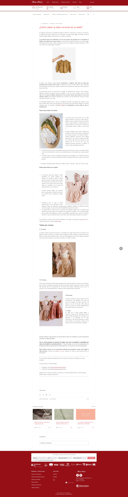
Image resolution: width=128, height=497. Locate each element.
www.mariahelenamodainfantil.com (84, 478)
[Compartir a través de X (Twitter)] (43, 394)
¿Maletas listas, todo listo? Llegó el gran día (42, 422)
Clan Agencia (67, 493)
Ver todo (93, 406)
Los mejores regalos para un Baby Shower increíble (85, 422)
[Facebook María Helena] (80, 475)
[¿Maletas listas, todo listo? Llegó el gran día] (42, 414)
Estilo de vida (73, 14)
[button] (55, 2)
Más (88, 14)
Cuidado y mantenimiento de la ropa (60, 14)
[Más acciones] (88, 23)
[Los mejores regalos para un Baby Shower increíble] (85, 414)
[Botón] (38, 8)
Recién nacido (82, 14)
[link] (92, 2)
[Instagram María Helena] (77, 475)
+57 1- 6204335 (79, 479)
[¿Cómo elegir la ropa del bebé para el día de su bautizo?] (64, 414)
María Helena (37, 2)
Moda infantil (46, 14)
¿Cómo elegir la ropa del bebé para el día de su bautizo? (62, 422)
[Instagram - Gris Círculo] (121, 248)
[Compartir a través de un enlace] (49, 394)
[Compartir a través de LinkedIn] (46, 394)
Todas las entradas (37, 14)
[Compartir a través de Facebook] (40, 394)
